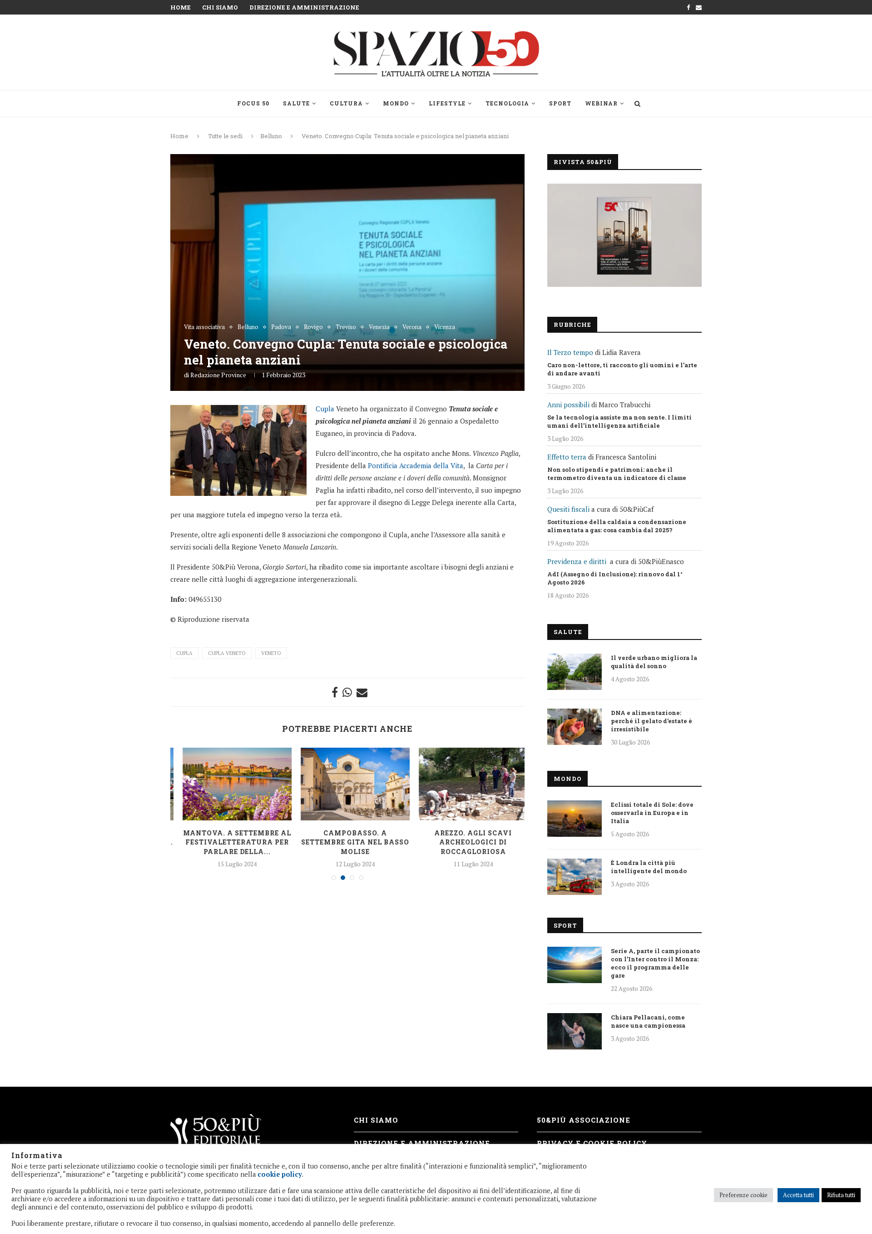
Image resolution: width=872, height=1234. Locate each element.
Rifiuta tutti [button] (841, 1195)
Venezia (379, 327)
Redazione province (218, 374)
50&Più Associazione (583, 1119)
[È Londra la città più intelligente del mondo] (574, 877)
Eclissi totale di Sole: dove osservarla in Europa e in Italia (652, 812)
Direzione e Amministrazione (304, 7)
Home (180, 7)
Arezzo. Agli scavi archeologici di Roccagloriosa (466, 842)
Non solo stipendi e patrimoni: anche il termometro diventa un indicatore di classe (616, 473)
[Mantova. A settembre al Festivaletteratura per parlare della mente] (229, 784)
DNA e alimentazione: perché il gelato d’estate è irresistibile (651, 721)
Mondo (396, 103)
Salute (296, 103)
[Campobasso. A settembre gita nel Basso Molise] (347, 784)
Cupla (325, 408)
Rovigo (313, 327)
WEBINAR (601, 103)
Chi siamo (220, 7)
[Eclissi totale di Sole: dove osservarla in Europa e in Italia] (574, 818)
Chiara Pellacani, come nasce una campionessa (648, 1021)
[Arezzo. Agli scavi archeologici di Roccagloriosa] (465, 784)
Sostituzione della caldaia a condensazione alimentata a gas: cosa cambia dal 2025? (616, 526)
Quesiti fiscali (568, 509)
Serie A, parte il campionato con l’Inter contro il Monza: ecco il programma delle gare (655, 963)
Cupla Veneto (227, 653)
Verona (411, 327)
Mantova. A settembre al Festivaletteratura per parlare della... (230, 842)
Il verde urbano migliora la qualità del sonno (654, 662)
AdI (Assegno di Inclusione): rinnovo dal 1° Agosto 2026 (615, 578)
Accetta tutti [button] (798, 1195)
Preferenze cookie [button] (743, 1195)
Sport (560, 103)
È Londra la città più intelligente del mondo (649, 867)
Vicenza (444, 327)
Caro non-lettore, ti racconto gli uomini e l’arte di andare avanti (622, 369)
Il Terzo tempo (570, 352)
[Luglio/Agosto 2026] (624, 235)
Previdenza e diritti (576, 561)
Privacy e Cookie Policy (592, 1143)
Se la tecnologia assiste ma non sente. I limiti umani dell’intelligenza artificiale (619, 421)
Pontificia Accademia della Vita (415, 465)
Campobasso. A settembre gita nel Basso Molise (348, 842)
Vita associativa (204, 327)
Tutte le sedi (225, 136)
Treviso (346, 327)
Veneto (271, 653)
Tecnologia (507, 103)
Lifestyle (447, 103)
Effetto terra (566, 456)
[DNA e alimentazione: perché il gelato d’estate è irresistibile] (574, 727)
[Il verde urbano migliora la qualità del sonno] (574, 672)
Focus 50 (253, 103)
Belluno (271, 136)
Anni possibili (568, 404)
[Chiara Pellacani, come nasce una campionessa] (574, 1031)
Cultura (346, 103)
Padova (281, 327)
